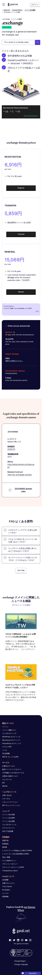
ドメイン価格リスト (9, 730)
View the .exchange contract (20, 475)
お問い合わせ (7, 795)
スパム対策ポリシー (9, 860)
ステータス (6, 799)
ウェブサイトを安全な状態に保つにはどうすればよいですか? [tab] (22, 549)
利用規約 (5, 844)
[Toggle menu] (3, 4)
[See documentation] (13, 332)
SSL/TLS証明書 (7, 831)
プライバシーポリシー (10, 864)
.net (18, 111)
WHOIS (4, 786)
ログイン (34, 4)
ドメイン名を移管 (8, 818)
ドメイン (5, 727)
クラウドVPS (7, 747)
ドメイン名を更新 (8, 821)
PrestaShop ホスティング (11, 743)
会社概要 (5, 880)
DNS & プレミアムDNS (10, 757)
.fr (12, 111)
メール (4, 750)
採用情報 (5, 896)
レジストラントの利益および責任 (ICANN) (17, 850)
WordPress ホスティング (11, 737)
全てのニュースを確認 (21, 605)
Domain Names (17, 10)
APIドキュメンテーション (11, 805)
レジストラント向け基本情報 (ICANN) (15, 854)
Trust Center (7, 886)
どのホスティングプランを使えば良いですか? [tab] (22, 531)
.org (6, 111)
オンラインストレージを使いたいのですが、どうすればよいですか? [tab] (22, 558)
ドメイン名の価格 (30, 10)
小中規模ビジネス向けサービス (13, 773)
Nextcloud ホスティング (11, 740)
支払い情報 (6, 857)
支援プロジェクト (8, 883)
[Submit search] (37, 42)
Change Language (21, 964)
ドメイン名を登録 (8, 814)
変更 (37, 311)
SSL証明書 (6, 753)
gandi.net (7, 10)
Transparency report (10, 871)
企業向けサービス (8, 766)
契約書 (4, 847)
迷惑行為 (5, 840)
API (3, 783)
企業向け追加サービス (10, 776)
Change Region (20, 961)
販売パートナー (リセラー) (11, 769)
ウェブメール (7, 779)
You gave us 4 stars (21, 943)
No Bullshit (6, 890)
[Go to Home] (13, 4)
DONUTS (11, 449)
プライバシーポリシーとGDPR (13, 867)
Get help (21, 570)
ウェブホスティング (9, 733)
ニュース (5, 893)
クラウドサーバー (8, 828)
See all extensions (31, 116)
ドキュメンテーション (10, 802)
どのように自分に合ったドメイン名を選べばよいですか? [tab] (22, 540)
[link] (10, 940)
